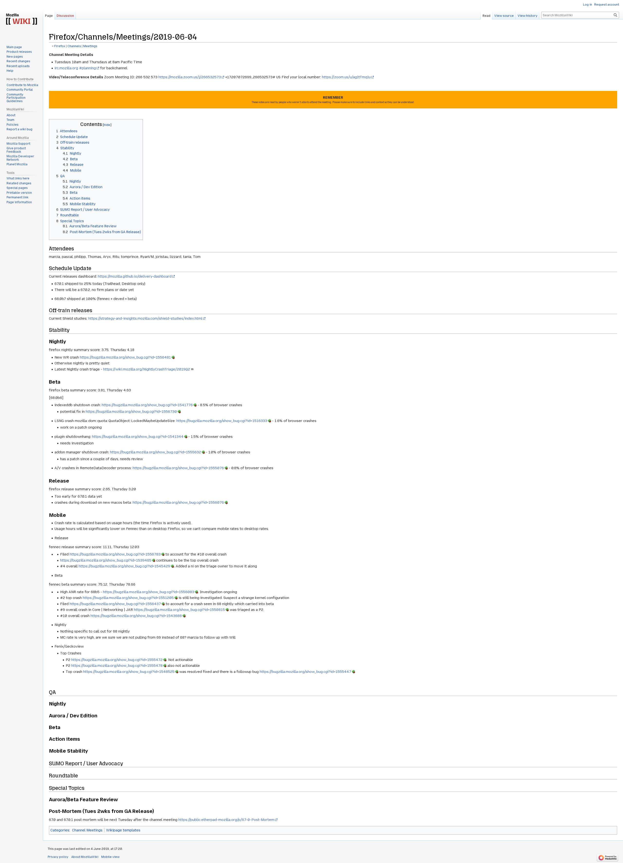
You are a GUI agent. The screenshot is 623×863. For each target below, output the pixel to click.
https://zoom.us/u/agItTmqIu (346, 77)
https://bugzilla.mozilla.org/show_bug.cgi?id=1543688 (136, 616)
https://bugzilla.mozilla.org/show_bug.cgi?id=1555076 (178, 468)
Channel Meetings (87, 830)
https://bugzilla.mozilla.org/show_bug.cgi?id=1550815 (179, 610)
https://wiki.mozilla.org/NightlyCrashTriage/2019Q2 (146, 369)
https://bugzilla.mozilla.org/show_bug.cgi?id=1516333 (221, 421)
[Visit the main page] (21, 19)
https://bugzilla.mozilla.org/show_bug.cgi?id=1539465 (105, 560)
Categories (59, 830)
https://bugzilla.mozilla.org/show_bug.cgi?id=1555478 (117, 665)
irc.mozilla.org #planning (75, 68)
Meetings (90, 46)
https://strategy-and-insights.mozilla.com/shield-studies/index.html (145, 318)
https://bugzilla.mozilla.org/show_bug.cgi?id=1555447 (305, 671)
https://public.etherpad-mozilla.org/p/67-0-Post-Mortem (226, 820)
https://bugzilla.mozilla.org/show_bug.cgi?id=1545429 (124, 566)
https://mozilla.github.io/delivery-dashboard (135, 276)
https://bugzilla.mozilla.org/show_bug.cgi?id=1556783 (115, 554)
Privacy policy (58, 857)
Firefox (59, 46)
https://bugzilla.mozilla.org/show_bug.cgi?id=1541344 (137, 436)
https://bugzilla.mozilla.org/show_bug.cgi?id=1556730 (131, 411)
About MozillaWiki (84, 857)
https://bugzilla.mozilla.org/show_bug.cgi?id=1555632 (155, 452)
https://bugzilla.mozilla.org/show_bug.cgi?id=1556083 (148, 592)
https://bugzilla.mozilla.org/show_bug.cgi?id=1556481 (125, 357)
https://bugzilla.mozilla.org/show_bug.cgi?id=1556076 (178, 502)
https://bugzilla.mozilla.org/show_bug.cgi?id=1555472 (117, 660)
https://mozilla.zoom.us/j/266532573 (189, 77)
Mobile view (110, 857)
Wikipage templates (123, 830)
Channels (74, 46)
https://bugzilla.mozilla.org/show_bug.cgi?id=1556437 (115, 604)
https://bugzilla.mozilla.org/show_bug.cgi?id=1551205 (128, 598)
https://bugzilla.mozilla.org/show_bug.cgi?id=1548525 (128, 671)
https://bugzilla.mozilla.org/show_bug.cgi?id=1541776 (147, 405)
